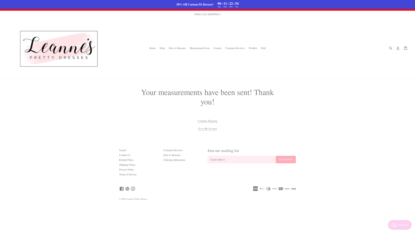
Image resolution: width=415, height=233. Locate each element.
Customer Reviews (235, 48)
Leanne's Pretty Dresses (137, 198)
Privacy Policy (126, 169)
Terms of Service (127, 174)
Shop (162, 48)
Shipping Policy (127, 164)
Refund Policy (126, 159)
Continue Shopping (207, 120)
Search (122, 150)
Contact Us (125, 155)
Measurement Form (200, 48)
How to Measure (177, 48)
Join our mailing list (223, 150)
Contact (217, 48)
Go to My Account (207, 128)
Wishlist (253, 48)
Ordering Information (174, 159)
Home (152, 48)
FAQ (263, 48)
